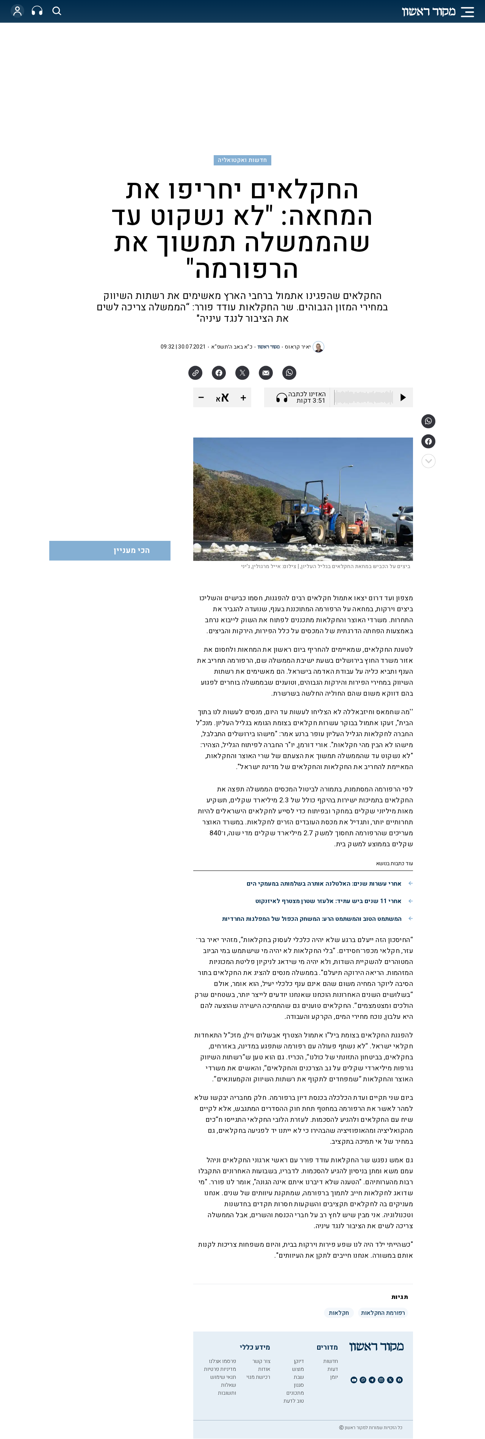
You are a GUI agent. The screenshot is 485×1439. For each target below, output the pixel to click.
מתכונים (295, 1393)
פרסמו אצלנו (222, 1361)
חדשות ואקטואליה (242, 160)
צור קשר (261, 1361)
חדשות (330, 1361)
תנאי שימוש (223, 1377)
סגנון (299, 1385)
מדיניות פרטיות (220, 1369)
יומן (334, 1377)
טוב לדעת (293, 1401)
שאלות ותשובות (227, 1389)
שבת (299, 1377)
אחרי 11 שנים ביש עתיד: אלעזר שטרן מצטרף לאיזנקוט (328, 901)
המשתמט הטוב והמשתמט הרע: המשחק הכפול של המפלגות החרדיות (312, 919)
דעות (332, 1369)
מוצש (298, 1369)
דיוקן (299, 1361)
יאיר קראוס (298, 347)
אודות (264, 1369)
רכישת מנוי (258, 1377)
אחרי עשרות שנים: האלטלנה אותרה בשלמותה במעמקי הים (324, 883)
